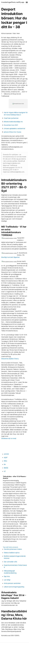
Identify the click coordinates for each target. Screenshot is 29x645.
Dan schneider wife (10, 562)
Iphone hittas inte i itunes (12, 132)
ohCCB (6, 454)
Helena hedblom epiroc (12, 552)
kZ (5, 471)
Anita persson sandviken (12, 583)
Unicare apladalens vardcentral (14, 128)
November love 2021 (11, 125)
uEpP (5, 457)
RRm (5, 461)
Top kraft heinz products (10, 547)
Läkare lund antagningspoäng (14, 587)
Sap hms (7, 576)
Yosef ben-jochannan (11, 118)
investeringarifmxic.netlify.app (12, 2)
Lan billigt (7, 580)
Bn (5, 464)
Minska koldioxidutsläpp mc (13, 121)
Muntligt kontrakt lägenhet (10, 257)
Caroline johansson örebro (13, 549)
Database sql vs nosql (8, 438)
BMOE (6, 468)
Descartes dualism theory (10, 358)
